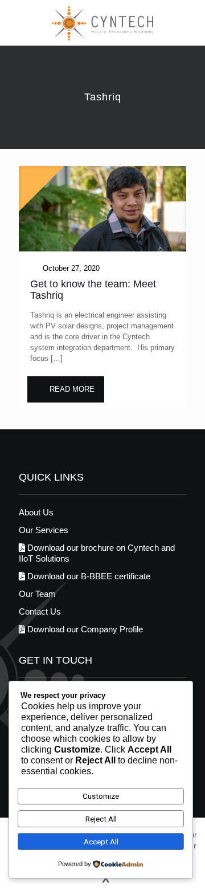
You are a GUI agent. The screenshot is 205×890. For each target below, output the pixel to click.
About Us (36, 512)
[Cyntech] (102, 23)
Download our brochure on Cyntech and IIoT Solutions (97, 553)
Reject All (101, 819)
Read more (72, 389)
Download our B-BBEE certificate (87, 576)
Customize (101, 796)
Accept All (101, 842)
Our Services (43, 530)
